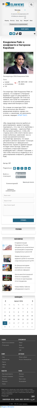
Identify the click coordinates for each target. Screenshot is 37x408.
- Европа (4, 362)
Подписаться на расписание (18, 24)
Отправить (23, 220)
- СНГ (19, 350)
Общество (4, 371)
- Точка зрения (5, 345)
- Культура (21, 374)
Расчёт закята (25, 29)
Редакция (5, 396)
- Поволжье (21, 347)
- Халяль (4, 383)
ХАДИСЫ (17, 399)
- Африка (4, 364)
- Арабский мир (5, 359)
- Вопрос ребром (22, 357)
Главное (4, 340)
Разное (20, 371)
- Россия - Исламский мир (24, 359)
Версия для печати (28, 182)
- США (3, 367)
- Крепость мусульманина (8, 342)
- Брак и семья (21, 379)
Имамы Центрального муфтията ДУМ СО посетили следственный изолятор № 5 (24, 258)
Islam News (22, 173)
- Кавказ (20, 342)
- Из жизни (4, 379)
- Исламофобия (22, 381)
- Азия (3, 357)
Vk (19, 177)
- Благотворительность (7, 374)
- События (21, 376)
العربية (32, 399)
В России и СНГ (22, 340)
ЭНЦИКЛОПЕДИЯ (6, 399)
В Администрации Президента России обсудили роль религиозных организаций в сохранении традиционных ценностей (24, 247)
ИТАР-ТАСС (22, 115)
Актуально (21, 354)
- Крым (20, 345)
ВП (10, 163)
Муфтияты (26, 399)
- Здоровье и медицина (7, 376)
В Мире (3, 354)
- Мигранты (4, 381)
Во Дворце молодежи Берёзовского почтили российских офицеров (22, 268)
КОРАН (12, 399)
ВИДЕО (21, 399)
